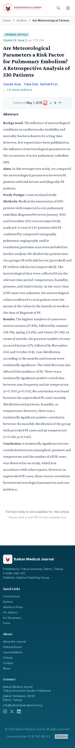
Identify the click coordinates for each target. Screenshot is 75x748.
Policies (8, 657)
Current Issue (11, 596)
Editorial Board (12, 647)
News (6, 668)
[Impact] (50, 102)
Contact (8, 663)
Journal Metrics (12, 652)
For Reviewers (12, 617)
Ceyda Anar (12, 84)
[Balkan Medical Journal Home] (28, 8)
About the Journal (14, 641)
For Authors (10, 612)
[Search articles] (58, 8)
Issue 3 (22, 40)
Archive (21, 20)
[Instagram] (5, 711)
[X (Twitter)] (12, 711)
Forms (7, 623)
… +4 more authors (17, 90)
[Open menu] (68, 8)
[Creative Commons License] (61, 736)
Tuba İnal (31, 84)
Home (7, 20)
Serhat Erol (48, 84)
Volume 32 (9, 40)
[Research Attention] (55, 102)
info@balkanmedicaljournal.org (22, 705)
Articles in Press (13, 607)
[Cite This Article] (60, 102)
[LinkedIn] (19, 711)
